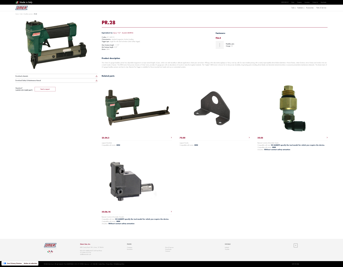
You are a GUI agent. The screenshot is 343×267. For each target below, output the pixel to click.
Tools (21, 14)
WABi (297, 264)
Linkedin (227, 247)
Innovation (129, 249)
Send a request (45, 89)
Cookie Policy (102, 264)
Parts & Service (169, 247)
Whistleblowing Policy (119, 264)
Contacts (167, 251)
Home (16, 14)
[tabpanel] (272, 45)
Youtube (227, 249)
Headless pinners (28, 14)
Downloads (168, 249)
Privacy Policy (109, 264)
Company (129, 247)
